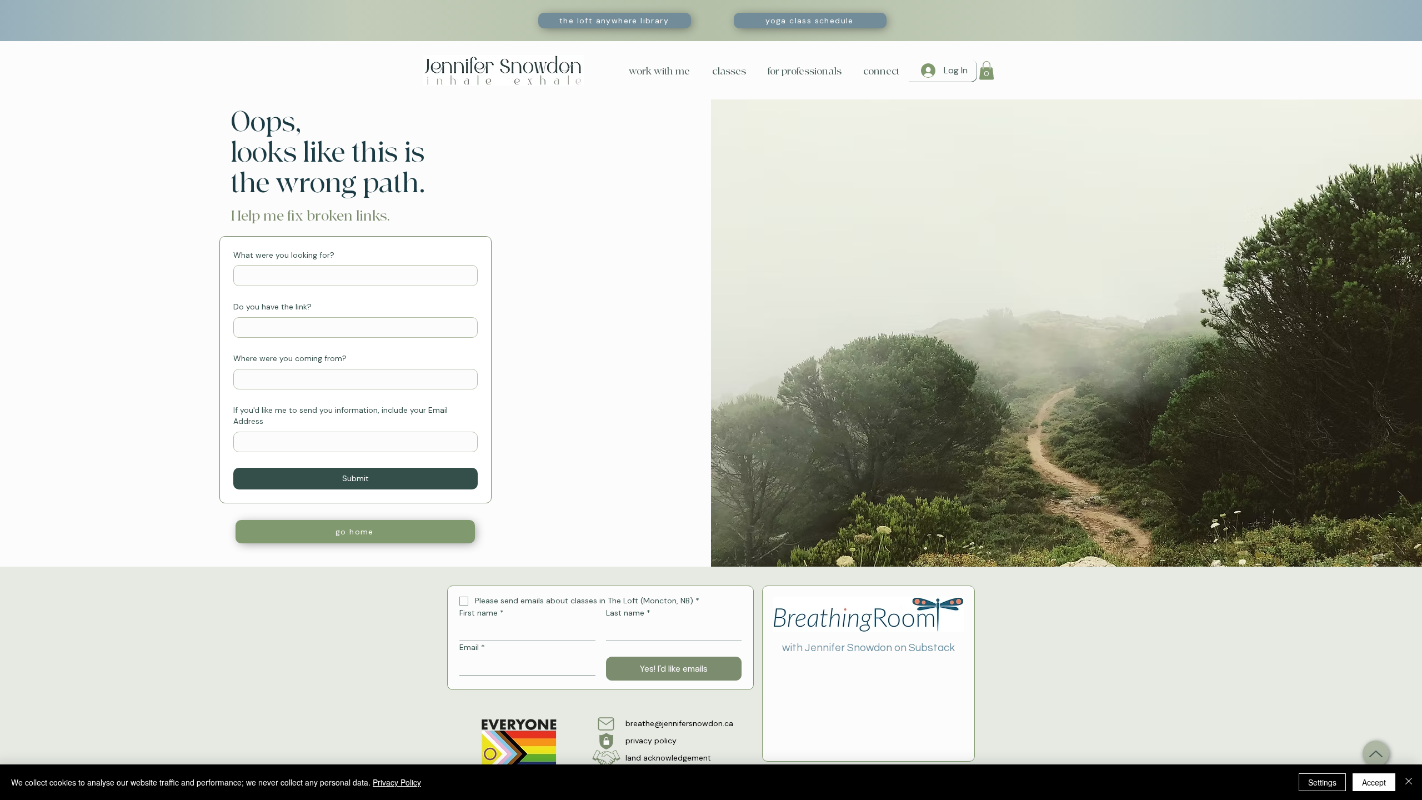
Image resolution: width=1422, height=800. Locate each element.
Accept (1374, 782)
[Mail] (606, 724)
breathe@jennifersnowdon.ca (679, 723)
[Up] (1376, 754)
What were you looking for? (283, 255)
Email (472, 647)
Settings (1322, 782)
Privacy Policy (397, 782)
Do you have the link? (272, 307)
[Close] (1408, 782)
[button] (726, 71)
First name (481, 613)
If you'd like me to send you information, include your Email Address (340, 415)
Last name (628, 613)
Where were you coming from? (290, 358)
